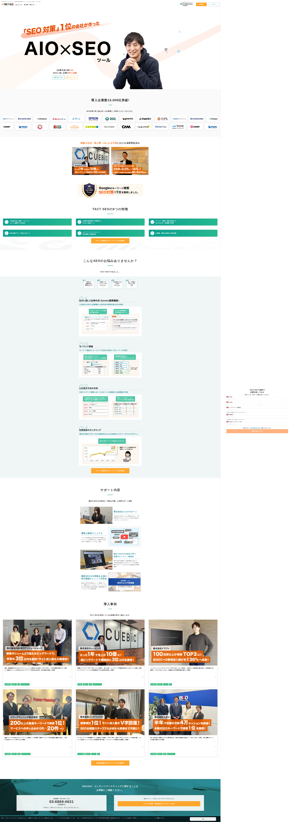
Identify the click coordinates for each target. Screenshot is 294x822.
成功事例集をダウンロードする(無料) (110, 763)
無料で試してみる (58, 77)
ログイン (214, 4)
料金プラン (32, 4)
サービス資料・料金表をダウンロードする (159, 804)
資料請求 (201, 4)
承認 (203, 819)
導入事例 (26, 4)
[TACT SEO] (12, 4)
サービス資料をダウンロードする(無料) (110, 241)
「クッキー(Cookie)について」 (146, 818)
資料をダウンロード (71, 77)
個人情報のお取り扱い (255, 428)
